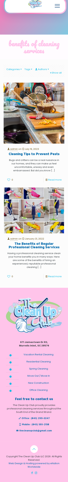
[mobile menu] (57, 6)
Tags (27, 69)
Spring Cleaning (38, 368)
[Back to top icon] (34, 449)
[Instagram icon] (36, 473)
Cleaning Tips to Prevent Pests (34, 154)
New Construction (38, 383)
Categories (13, 69)
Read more (55, 179)
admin (14, 149)
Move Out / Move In (38, 376)
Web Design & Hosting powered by (29, 463)
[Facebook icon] (32, 473)
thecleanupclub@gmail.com (35, 430)
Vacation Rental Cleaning (38, 354)
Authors (42, 69)
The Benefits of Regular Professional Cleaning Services (34, 245)
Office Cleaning (38, 390)
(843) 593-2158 (40, 424)
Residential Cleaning (38, 361)
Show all (57, 72)
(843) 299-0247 (40, 418)
